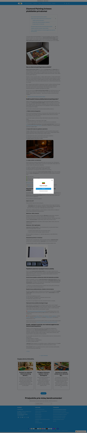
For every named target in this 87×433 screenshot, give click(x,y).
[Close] (52, 180)
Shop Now (43, 188)
